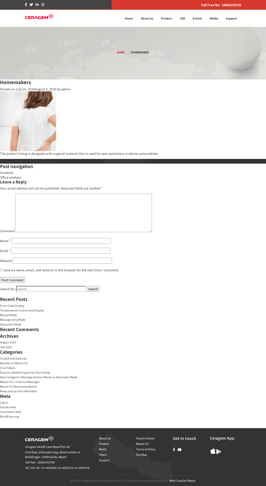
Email (5, 250)
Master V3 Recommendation (35, 161)
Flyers (103, 455)
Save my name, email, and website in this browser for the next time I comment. (61, 270)
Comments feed (10, 412)
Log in (4, 402)
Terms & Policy (145, 449)
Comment (7, 230)
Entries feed (8, 407)
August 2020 (8, 342)
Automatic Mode (10, 324)
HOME (121, 52)
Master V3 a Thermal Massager (20, 382)
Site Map (141, 455)
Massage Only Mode (12, 320)
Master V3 (142, 444)
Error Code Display (12, 306)
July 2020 (6, 347)
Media (103, 449)
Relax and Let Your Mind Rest (18, 391)
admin (65, 89)
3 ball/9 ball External (13, 358)
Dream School (145, 438)
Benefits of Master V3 (13, 363)
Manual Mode (8, 315)
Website (6, 260)
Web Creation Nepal (182, 480)
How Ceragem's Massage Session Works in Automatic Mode (38, 377)
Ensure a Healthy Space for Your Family (25, 372)
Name (5, 240)
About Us (105, 438)
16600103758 (231, 5)
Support (104, 460)
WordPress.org (9, 416)
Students (6, 172)
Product (104, 444)
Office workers (10, 177)
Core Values (7, 368)
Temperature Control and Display (22, 310)
